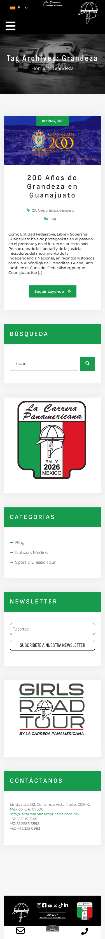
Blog (54, 219)
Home (38, 68)
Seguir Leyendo (49, 291)
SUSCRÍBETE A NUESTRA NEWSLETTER (52, 645)
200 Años (38, 210)
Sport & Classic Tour (35, 562)
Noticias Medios (31, 552)
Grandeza (52, 210)
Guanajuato (66, 210)
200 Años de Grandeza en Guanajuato (52, 187)
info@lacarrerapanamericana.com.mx (44, 814)
